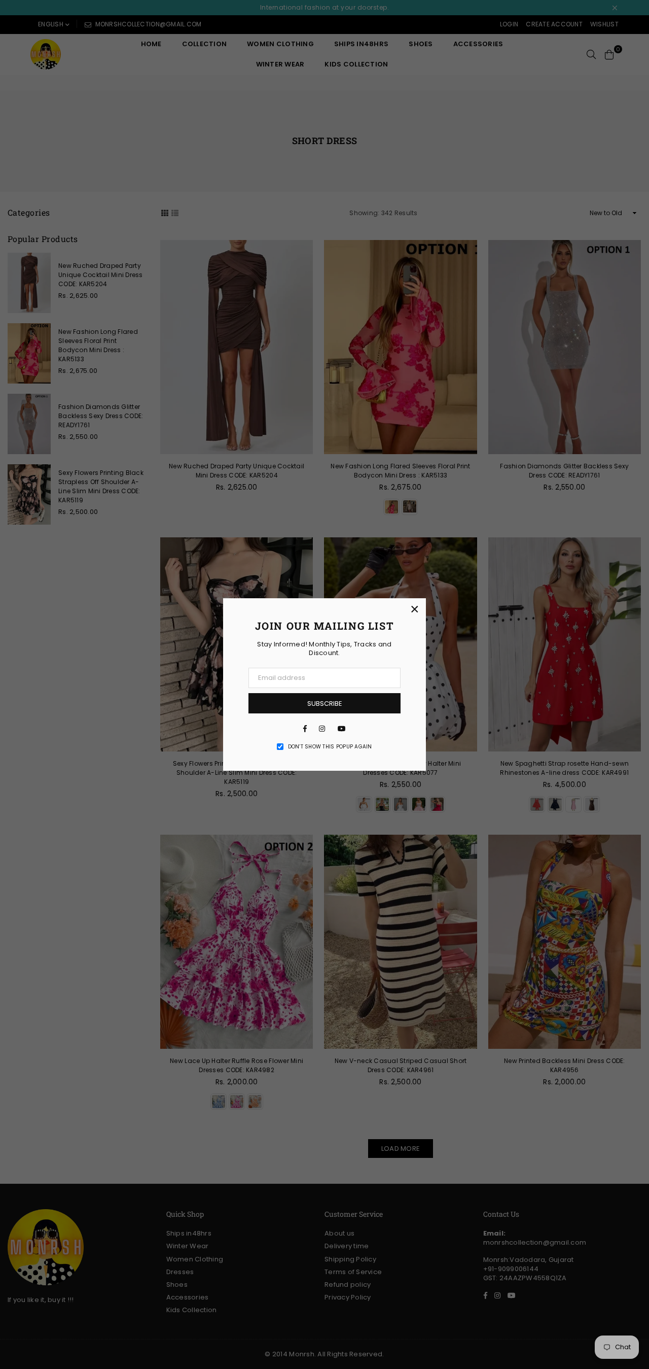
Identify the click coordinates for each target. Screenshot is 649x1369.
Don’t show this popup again (330, 746)
